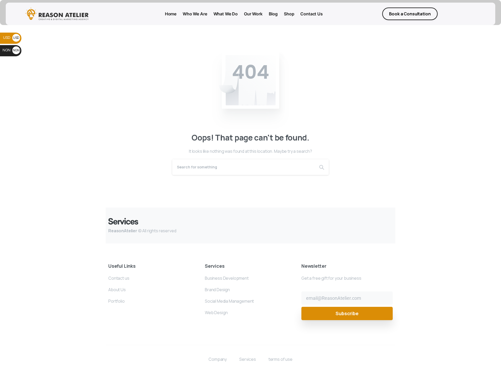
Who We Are (195, 13)
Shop (289, 13)
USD (11, 37)
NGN (11, 49)
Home (170, 13)
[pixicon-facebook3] (376, 225)
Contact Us (311, 13)
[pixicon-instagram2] (366, 225)
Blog (273, 13)
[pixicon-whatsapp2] (387, 225)
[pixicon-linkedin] (355, 225)
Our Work (253, 13)
